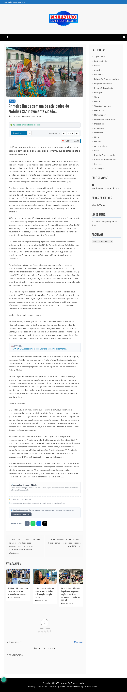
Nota (96, 137)
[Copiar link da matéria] (27, 523)
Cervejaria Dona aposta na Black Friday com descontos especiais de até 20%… (64, 542)
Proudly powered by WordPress (43, 686)
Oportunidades (101, 146)
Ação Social (99, 56)
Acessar (79, 642)
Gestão (97, 101)
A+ (77, 133)
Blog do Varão (98, 205)
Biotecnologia (100, 61)
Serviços (98, 164)
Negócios (98, 132)
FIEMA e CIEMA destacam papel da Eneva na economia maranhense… (39, 349)
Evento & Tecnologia (103, 88)
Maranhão (99, 123)
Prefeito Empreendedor (105, 155)
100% (70, 133)
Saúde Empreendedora (105, 159)
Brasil (97, 65)
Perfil (96, 150)
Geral (12, 101)
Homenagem (100, 115)
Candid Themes (91, 686)
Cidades (98, 70)
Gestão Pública (101, 110)
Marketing (99, 128)
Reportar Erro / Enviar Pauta (21, 514)
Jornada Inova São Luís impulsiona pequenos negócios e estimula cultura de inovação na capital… (70, 594)
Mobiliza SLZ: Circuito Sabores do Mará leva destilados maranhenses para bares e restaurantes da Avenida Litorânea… (24, 546)
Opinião (97, 141)
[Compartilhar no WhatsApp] (33, 523)
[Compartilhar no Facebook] (38, 523)
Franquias (99, 92)
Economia (98, 74)
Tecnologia (99, 168)
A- (64, 133)
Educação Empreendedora (106, 79)
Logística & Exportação (105, 119)
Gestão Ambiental (102, 106)
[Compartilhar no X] (44, 523)
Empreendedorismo (103, 83)
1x (30, 133)
